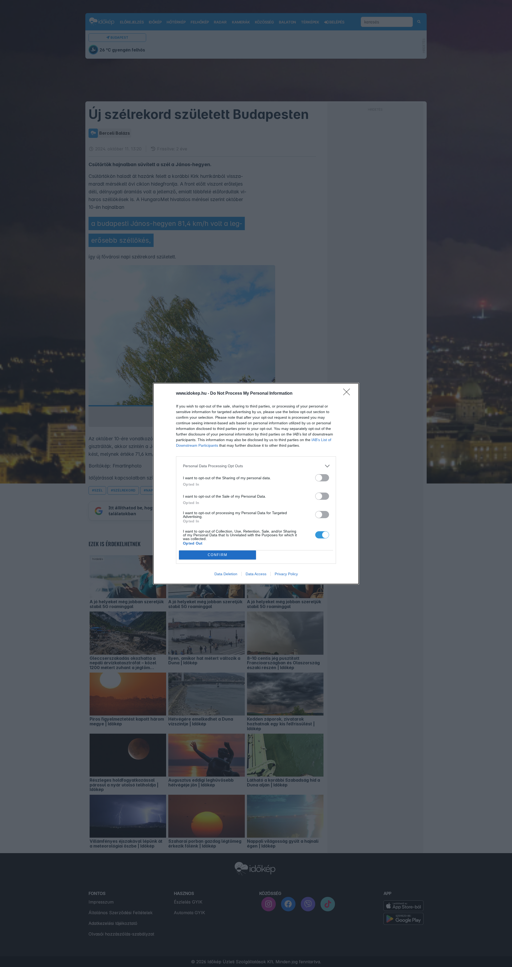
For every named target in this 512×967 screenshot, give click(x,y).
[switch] (322, 477)
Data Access (256, 574)
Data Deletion (225, 574)
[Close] (348, 394)
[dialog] (256, 483)
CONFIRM (217, 555)
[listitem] (256, 466)
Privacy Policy (286, 574)
